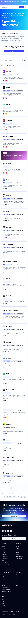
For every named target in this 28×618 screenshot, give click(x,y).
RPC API (3, 548)
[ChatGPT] (12, 611)
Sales (3, 599)
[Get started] (14, 2)
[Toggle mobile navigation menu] (25, 7)
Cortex (3, 546)
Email (3, 603)
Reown (9, 498)
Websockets (4, 556)
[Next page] (19, 488)
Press (3, 601)
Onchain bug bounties (6, 591)
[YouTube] (8, 531)
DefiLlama (19, 497)
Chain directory (19, 558)
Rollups (3, 550)
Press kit (18, 581)
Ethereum (11, 13)
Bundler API (4, 562)
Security (17, 583)
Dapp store (4, 13)
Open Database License (13, 497)
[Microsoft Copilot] (18, 611)
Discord (3, 605)
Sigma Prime (20, 15)
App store (4, 581)
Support (17, 552)
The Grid (4, 497)
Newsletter (4, 585)
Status (17, 548)
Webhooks (4, 554)
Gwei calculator (19, 556)
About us (18, 572)
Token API (4, 560)
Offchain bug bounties (6, 589)
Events (3, 583)
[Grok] (22, 611)
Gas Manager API (5, 565)
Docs (17, 550)
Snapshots (18, 562)
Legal (17, 585)
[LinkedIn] (5, 531)
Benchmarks (18, 560)
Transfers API (4, 558)
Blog (3, 574)
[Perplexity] (16, 611)
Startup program (5, 587)
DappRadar (23, 497)
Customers (18, 576)
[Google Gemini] (14, 611)
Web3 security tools (19, 13)
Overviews (4, 579)
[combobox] (6, 65)
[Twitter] (3, 531)
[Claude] (20, 611)
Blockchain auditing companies (8, 15)
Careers (17, 574)
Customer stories (5, 576)
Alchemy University (6, 572)
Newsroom (18, 579)
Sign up (17, 546)
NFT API (3, 552)
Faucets (17, 554)
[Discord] (11, 531)
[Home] (5, 7)
